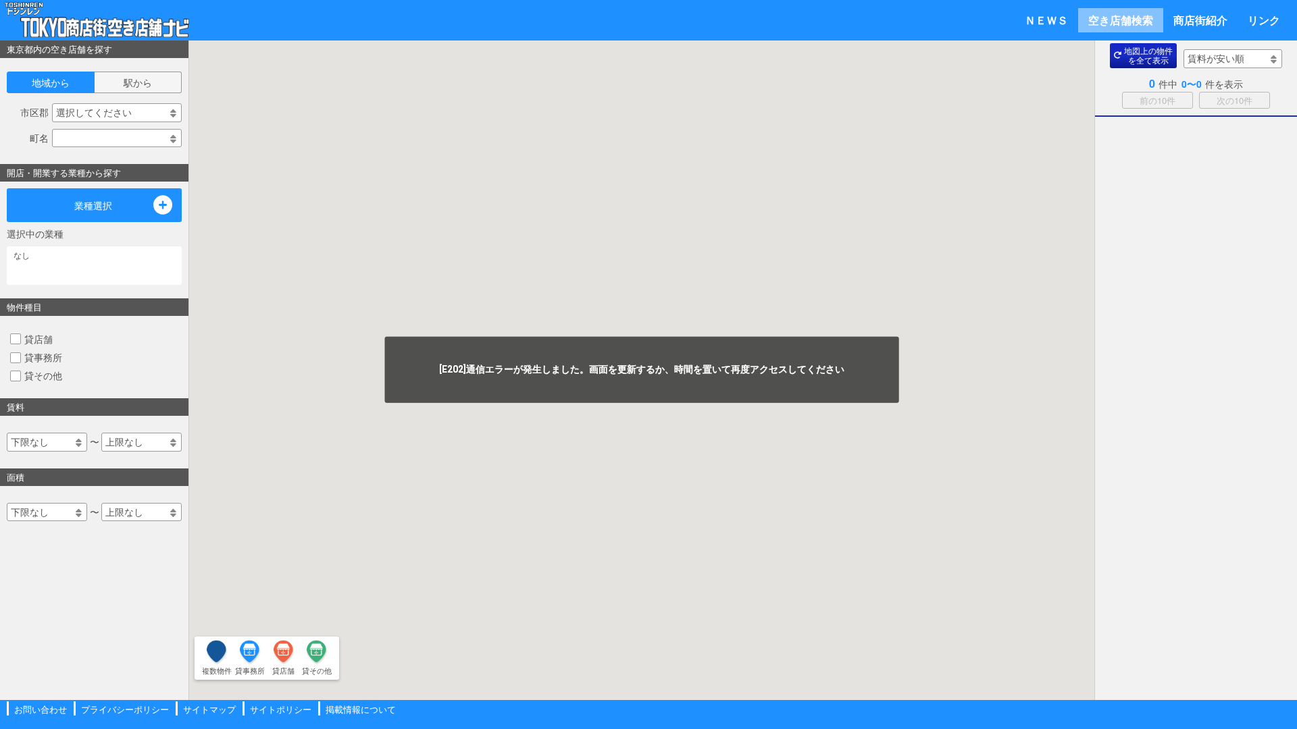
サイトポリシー (280, 709)
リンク (1264, 20)
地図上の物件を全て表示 (1148, 55)
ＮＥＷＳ (1046, 20)
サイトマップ (209, 709)
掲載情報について (361, 709)
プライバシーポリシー (125, 709)
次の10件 (1234, 100)
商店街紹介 (1200, 20)
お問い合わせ (40, 709)
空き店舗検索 (1120, 20)
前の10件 (1157, 100)
